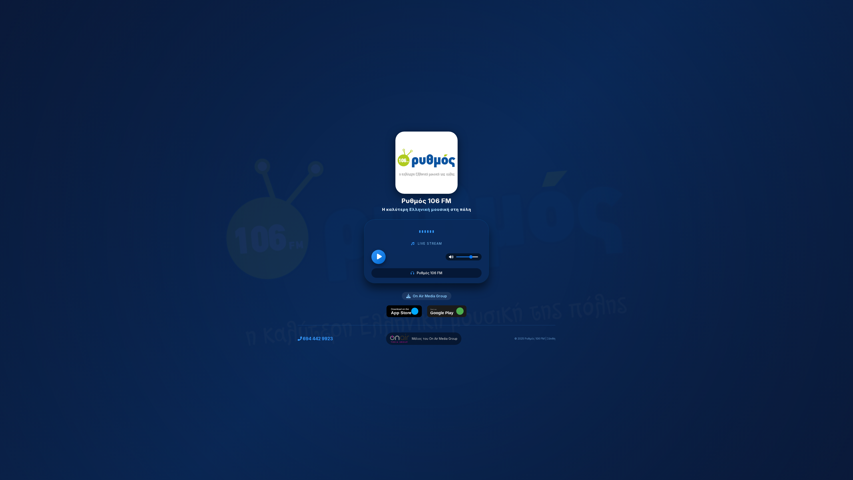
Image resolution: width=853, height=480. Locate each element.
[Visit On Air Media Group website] (399, 339)
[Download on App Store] (404, 311)
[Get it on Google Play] (446, 311)
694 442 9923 (318, 338)
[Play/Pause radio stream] (378, 257)
